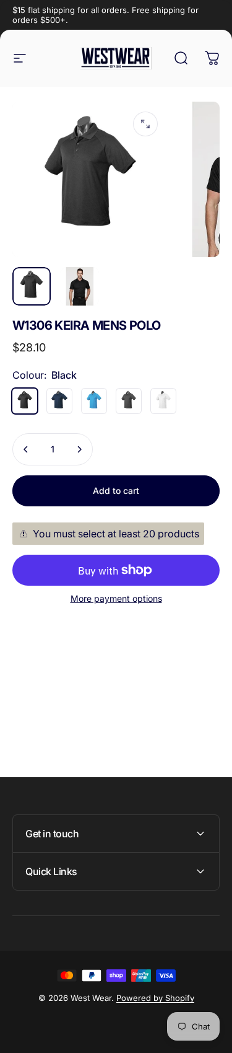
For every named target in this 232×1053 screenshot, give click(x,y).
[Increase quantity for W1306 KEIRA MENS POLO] (79, 449)
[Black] (24, 401)
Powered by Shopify (155, 998)
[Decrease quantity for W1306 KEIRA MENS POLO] (26, 449)
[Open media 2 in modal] (145, 124)
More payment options (116, 598)
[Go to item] (31, 286)
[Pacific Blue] (94, 401)
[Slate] (128, 401)
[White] (163, 401)
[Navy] (59, 401)
